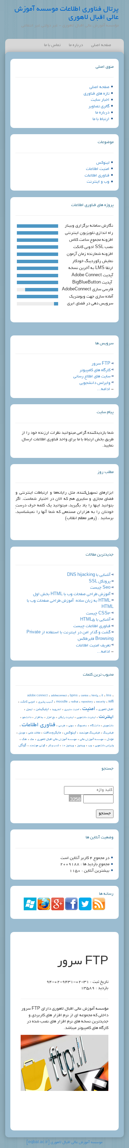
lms (108, 695)
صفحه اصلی (101, 45)
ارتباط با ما (101, 119)
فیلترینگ (108, 732)
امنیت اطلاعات (97, 169)
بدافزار (38, 717)
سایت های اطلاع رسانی (91, 376)
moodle (62, 702)
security (100, 702)
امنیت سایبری (71, 709)
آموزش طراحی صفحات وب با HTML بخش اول (71, 594)
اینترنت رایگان (66, 717)
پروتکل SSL (99, 581)
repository (87, 702)
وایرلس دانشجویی (94, 383)
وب (90, 745)
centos (84, 696)
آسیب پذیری (45, 702)
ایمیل (29, 709)
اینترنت (106, 717)
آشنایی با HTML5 (95, 620)
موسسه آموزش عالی (92, 739)
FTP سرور (101, 364)
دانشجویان (108, 726)
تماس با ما (52, 45)
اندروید (56, 709)
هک (24, 739)
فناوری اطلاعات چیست (91, 626)
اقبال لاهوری (106, 709)
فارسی (61, 726)
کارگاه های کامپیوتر (94, 370)
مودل (110, 739)
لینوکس (102, 163)
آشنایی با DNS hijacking (88, 575)
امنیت (88, 709)
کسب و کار (53, 745)
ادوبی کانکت (27, 702)
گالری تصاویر (98, 106)
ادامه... (103, 389)
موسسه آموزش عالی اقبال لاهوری (57, 739)
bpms (74, 695)
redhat (74, 702)
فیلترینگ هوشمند (89, 732)
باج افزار (50, 717)
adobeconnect (59, 696)
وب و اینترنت (98, 182)
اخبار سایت (100, 100)
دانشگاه (95, 725)
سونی (71, 726)
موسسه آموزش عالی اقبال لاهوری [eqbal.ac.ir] (64, 1142)
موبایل (22, 733)
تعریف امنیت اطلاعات (93, 645)
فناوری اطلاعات (97, 175)
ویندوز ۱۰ (68, 745)
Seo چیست (100, 588)
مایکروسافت (52, 733)
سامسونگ (82, 726)
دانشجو (26, 717)
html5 (95, 696)
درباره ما (76, 45)
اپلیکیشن (42, 709)
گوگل (22, 746)
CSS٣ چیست (98, 613)
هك (32, 739)
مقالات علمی (34, 733)
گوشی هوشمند (37, 745)
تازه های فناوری (96, 94)
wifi (111, 702)
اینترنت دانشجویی (86, 717)
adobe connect (37, 695)
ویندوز (81, 745)
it (102, 695)
